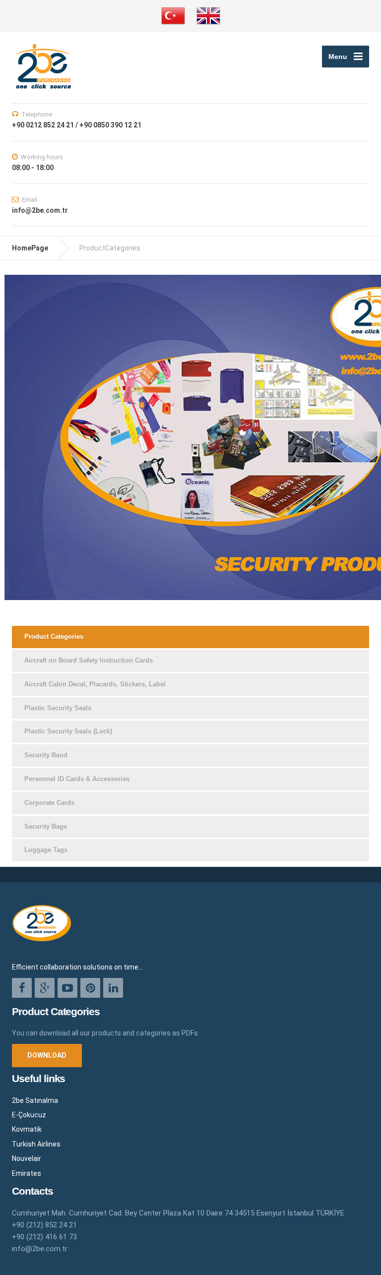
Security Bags (45, 826)
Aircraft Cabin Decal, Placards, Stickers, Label (95, 684)
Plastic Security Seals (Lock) (68, 731)
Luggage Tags (45, 849)
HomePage (30, 248)
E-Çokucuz (29, 1115)
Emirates (26, 1173)
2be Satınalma (35, 1100)
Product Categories (53, 636)
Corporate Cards (49, 802)
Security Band (45, 755)
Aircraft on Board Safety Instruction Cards (88, 660)
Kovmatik (27, 1129)
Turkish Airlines (36, 1144)
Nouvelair (26, 1158)
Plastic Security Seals (57, 708)
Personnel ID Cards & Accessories (76, 779)
